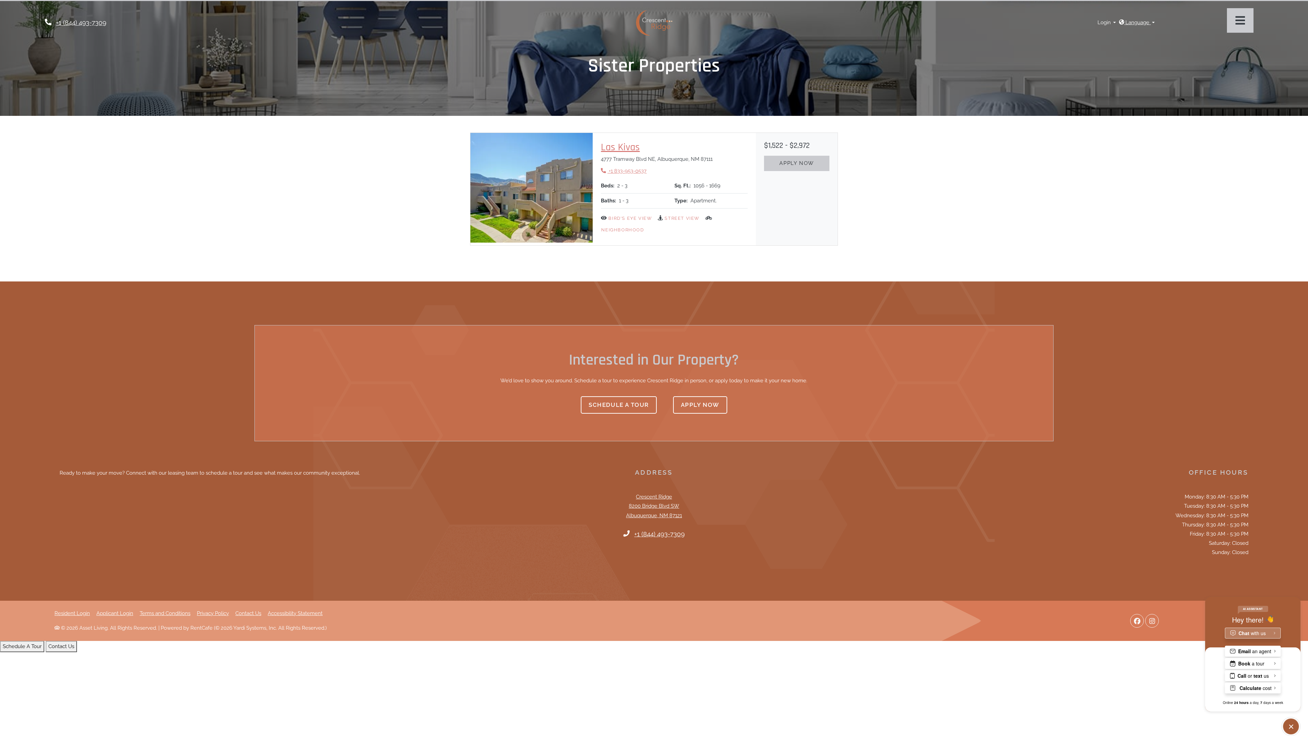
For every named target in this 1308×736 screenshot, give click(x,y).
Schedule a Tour (619, 404)
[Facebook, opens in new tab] (1137, 621)
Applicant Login (114, 613)
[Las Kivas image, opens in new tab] (531, 188)
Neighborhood (622, 229)
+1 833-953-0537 (624, 171)
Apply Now (796, 163)
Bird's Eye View (630, 218)
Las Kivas (620, 147)
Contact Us (248, 613)
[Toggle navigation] (1240, 20)
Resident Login (72, 613)
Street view (682, 218)
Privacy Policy (213, 613)
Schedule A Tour (22, 646)
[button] (1107, 22)
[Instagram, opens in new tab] (1152, 621)
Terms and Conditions (165, 613)
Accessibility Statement (295, 613)
